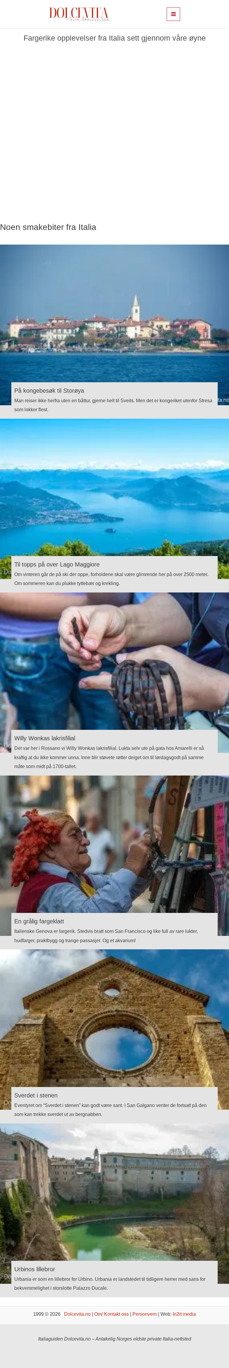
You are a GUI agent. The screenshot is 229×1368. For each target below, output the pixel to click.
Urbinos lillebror (34, 1269)
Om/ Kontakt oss (111, 1314)
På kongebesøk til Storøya (49, 390)
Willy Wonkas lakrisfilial (44, 738)
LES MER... (27, 164)
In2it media (184, 1314)
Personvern (144, 1314)
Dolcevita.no (77, 1314)
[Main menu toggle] (173, 14)
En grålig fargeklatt (39, 921)
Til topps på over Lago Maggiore (57, 564)
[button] (7, 136)
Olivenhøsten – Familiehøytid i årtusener (40, 89)
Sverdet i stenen (36, 1095)
